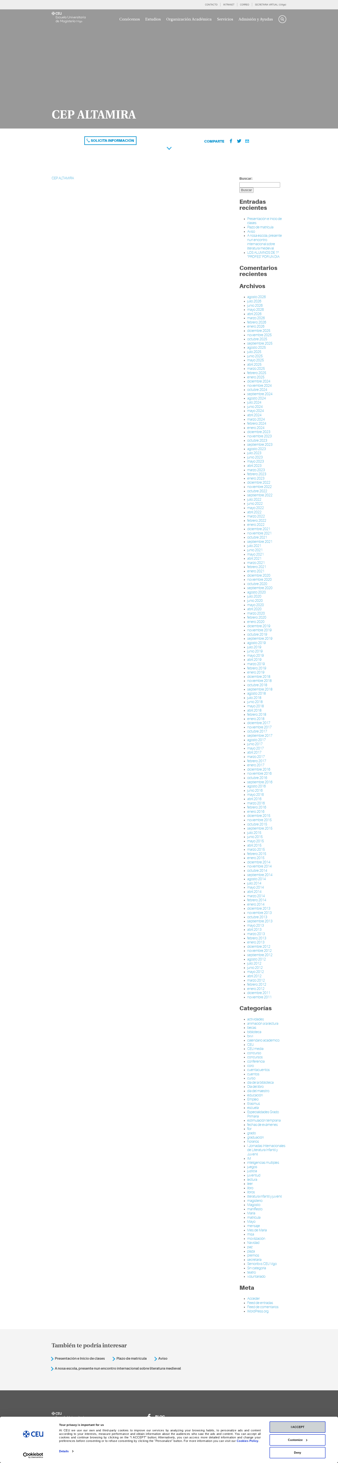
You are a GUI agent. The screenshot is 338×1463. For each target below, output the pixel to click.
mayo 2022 (255, 508)
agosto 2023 (256, 449)
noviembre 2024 (259, 386)
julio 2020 (254, 596)
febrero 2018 (256, 714)
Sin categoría (256, 1268)
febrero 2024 (256, 423)
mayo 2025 (255, 360)
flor (249, 1129)
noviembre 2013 (259, 913)
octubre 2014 (257, 871)
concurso (254, 1053)
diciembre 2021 (258, 529)
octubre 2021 (257, 537)
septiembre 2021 (259, 542)
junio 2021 (255, 550)
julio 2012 (254, 963)
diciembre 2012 (258, 947)
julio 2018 (254, 698)
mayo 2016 (255, 795)
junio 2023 (255, 457)
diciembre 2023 (258, 432)
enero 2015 (255, 858)
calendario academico (263, 1040)
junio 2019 (255, 651)
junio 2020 (255, 601)
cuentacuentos (258, 1070)
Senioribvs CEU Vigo (262, 1264)
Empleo (253, 1099)
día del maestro (258, 1091)
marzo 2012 (256, 980)
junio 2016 (255, 790)
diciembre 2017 (258, 723)
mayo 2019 (255, 655)
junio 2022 (255, 504)
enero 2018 (255, 719)
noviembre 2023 (259, 436)
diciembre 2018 (258, 677)
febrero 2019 (256, 668)
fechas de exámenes (262, 1125)
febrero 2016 (256, 807)
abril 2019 (254, 660)
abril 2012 (254, 976)
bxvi (250, 1036)
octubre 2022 (257, 491)
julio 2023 (254, 453)
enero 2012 (255, 989)
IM (249, 1158)
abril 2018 (254, 710)
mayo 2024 (255, 411)
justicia (252, 1171)
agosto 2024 (256, 398)
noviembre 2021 (259, 533)
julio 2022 (254, 499)
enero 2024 (255, 428)
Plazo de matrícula (260, 227)
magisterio (254, 1201)
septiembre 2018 (259, 689)
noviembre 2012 (259, 951)
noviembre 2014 (259, 866)
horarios (253, 1141)
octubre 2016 (257, 778)
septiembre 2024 (259, 394)
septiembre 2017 (259, 736)
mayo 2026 (255, 310)
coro (250, 1066)
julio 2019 (254, 647)
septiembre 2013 (259, 921)
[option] (169, 69)
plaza (251, 1251)
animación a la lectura (262, 1023)
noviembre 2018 (259, 681)
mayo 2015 (255, 841)
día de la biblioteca (260, 1082)
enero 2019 (255, 672)
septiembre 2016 (259, 782)
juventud (253, 1175)
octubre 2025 (257, 339)
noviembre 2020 (259, 579)
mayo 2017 (255, 748)
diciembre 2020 (258, 575)
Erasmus (253, 1104)
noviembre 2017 (259, 727)
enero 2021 (255, 571)
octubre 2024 (257, 390)
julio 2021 (254, 546)
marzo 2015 (256, 849)
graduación (255, 1137)
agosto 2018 (256, 693)
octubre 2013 (257, 917)
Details (64, 1451)
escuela (253, 1108)
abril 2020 (254, 609)
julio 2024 (254, 402)
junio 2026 (255, 305)
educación (255, 1095)
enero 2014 (255, 904)
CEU (250, 1045)
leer (250, 1184)
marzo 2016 (256, 803)
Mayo (251, 1222)
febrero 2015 (256, 854)
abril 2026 (254, 314)
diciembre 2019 (258, 626)
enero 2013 (255, 942)
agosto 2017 (256, 740)
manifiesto (254, 1209)
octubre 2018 (257, 685)
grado (251, 1133)
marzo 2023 (256, 470)
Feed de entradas (260, 1303)
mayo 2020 (255, 605)
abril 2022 (254, 512)
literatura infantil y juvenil (264, 1196)
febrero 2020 (256, 617)
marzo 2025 (256, 369)
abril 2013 (254, 930)
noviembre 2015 (259, 820)
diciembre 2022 (258, 482)
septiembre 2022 (259, 495)
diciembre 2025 (258, 331)
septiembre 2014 (259, 875)
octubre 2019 (257, 634)
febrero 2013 (256, 938)
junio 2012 (255, 968)
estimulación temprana (264, 1120)
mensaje (253, 1226)
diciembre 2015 (258, 816)
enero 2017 (255, 765)
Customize (295, 1440)
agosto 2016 (256, 786)
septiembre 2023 (259, 445)
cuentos (253, 1074)
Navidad (253, 1243)
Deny (297, 1452)
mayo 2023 (255, 461)
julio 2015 (254, 833)
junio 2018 (255, 702)
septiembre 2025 (259, 343)
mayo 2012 (255, 972)
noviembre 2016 (259, 773)
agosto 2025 (256, 347)
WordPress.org (258, 1311)
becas (251, 1028)
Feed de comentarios (263, 1307)
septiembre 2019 (259, 638)
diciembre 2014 (258, 862)
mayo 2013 (255, 925)
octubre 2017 (257, 731)
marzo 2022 (256, 516)
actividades (255, 1019)
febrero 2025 (256, 373)
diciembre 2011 (258, 993)
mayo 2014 (255, 887)
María (251, 1213)
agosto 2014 (256, 879)
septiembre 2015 (259, 828)
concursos (255, 1057)
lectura (252, 1180)
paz (250, 1247)
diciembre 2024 (258, 381)
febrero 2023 (256, 474)
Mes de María (257, 1230)
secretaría (254, 1260)
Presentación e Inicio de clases (80, 1358)
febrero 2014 (256, 900)
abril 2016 (254, 799)
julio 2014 (254, 883)
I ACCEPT (297, 1427)
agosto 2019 (256, 643)
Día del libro (255, 1087)
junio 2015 (255, 837)
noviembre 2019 (259, 630)
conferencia (256, 1061)
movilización (256, 1239)
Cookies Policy (247, 1440)
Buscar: (246, 178)
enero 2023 (255, 478)
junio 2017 (255, 744)
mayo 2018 (255, 706)
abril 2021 (254, 558)
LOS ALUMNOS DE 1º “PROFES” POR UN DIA (263, 255)
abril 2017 (254, 752)
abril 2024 (254, 415)
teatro (251, 1272)
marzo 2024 (256, 419)
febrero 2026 (256, 322)
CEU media (255, 1049)
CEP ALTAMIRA (63, 178)
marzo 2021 (256, 563)
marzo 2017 (256, 757)
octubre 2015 (257, 824)
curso (251, 1078)
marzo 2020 (256, 613)
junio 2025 (255, 356)
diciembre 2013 (258, 908)
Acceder (253, 1298)
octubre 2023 (257, 440)
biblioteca (254, 1032)
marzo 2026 (256, 318)
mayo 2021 (255, 554)
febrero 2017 (256, 761)
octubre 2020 (257, 584)
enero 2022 (255, 525)
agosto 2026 (256, 297)
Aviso (251, 231)
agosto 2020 (256, 592)
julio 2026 (254, 301)
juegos (252, 1167)
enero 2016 (255, 812)
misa (250, 1234)
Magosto (253, 1205)
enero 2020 (255, 622)
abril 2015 (254, 845)
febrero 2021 (256, 567)
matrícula (254, 1217)
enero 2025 (255, 377)
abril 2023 (254, 466)
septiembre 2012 (259, 955)
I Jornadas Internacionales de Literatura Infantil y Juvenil (266, 1150)
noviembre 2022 (259, 487)
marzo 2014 (256, 896)
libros (251, 1192)
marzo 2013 (256, 934)
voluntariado (256, 1276)
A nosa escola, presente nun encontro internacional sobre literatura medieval (264, 242)
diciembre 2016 (258, 769)
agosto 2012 (256, 959)
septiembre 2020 (259, 588)
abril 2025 (254, 364)
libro (250, 1188)
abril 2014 (254, 892)
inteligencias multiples (263, 1163)
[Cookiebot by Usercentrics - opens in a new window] (33, 1455)
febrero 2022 (256, 520)
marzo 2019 (256, 664)
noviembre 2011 (259, 997)
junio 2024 (255, 407)
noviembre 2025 (259, 335)
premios (253, 1255)
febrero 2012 (256, 984)
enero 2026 (255, 326)
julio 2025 (254, 352)
